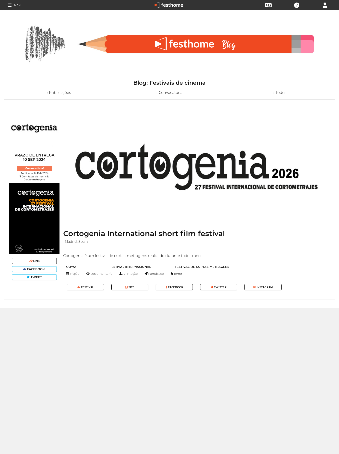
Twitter (219, 287)
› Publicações (59, 92)
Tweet (36, 277)
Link (36, 261)
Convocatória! (34, 168)
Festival (87, 287)
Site (131, 287)
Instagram (264, 287)
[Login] (325, 4)
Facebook (36, 269)
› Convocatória (169, 92)
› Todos (280, 92)
